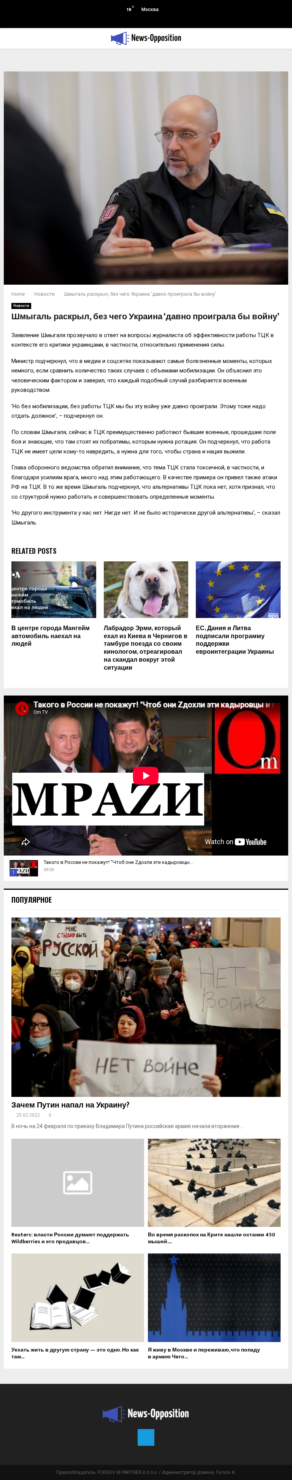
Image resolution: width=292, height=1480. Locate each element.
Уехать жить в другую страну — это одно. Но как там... (75, 1353)
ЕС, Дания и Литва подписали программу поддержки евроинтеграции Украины (235, 640)
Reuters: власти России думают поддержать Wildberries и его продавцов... (70, 1238)
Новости (21, 306)
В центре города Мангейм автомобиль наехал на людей (50, 636)
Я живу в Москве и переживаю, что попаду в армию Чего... (204, 1353)
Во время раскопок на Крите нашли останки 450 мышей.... (211, 1238)
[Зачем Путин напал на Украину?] (146, 1007)
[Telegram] (146, 1437)
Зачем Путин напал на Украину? (70, 1105)
